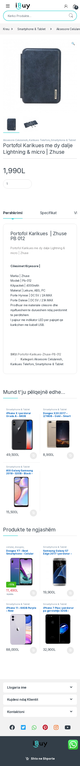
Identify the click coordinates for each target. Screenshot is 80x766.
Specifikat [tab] (48, 213)
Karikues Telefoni (39, 140)
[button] (73, 43)
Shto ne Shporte (43, 758)
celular (10, 547)
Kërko (71, 15)
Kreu (6, 29)
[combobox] (34, 15)
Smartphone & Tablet (31, 29)
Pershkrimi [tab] (13, 213)
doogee (19, 547)
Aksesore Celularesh (15, 140)
